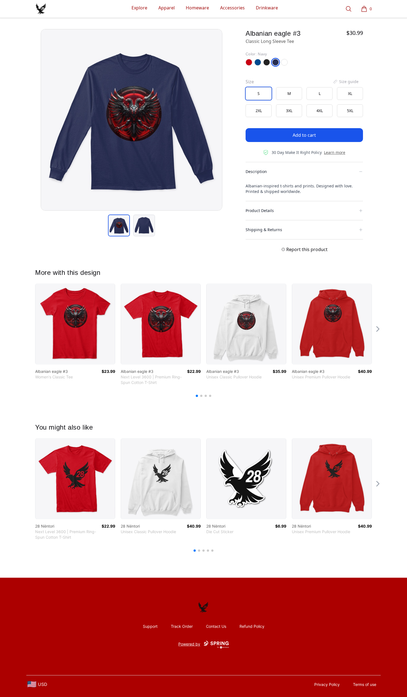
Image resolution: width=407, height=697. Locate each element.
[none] (346, 81)
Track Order (182, 626)
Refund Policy (251, 626)
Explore (139, 8)
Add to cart (304, 135)
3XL (289, 110)
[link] (75, 324)
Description (256, 171)
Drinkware (267, 8)
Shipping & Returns (264, 229)
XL (350, 93)
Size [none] (250, 82)
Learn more (334, 152)
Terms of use (364, 684)
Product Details (260, 210)
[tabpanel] (131, 120)
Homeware (197, 8)
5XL (350, 110)
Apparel (166, 8)
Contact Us (216, 626)
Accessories (232, 8)
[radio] (259, 93)
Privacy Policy (327, 684)
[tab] (119, 225)
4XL (319, 110)
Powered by (189, 644)
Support (150, 626)
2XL (259, 110)
